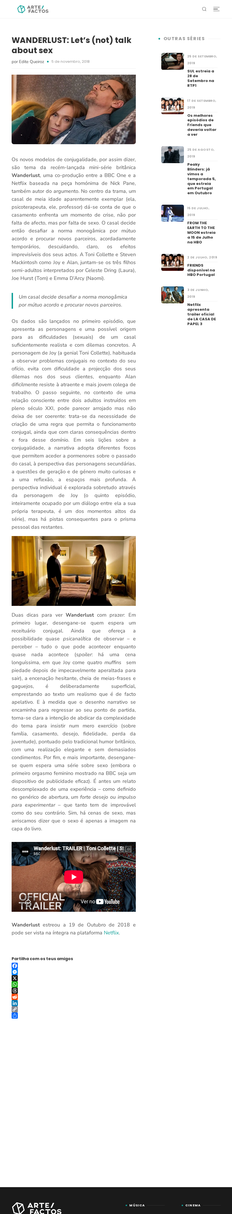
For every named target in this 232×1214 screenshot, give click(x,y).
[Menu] (216, 9)
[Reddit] (74, 997)
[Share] (74, 1015)
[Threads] (74, 991)
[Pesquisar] (204, 9)
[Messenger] (74, 972)
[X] (74, 978)
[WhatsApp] (74, 984)
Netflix (111, 932)
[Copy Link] (74, 1009)
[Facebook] (74, 966)
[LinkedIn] (74, 1003)
